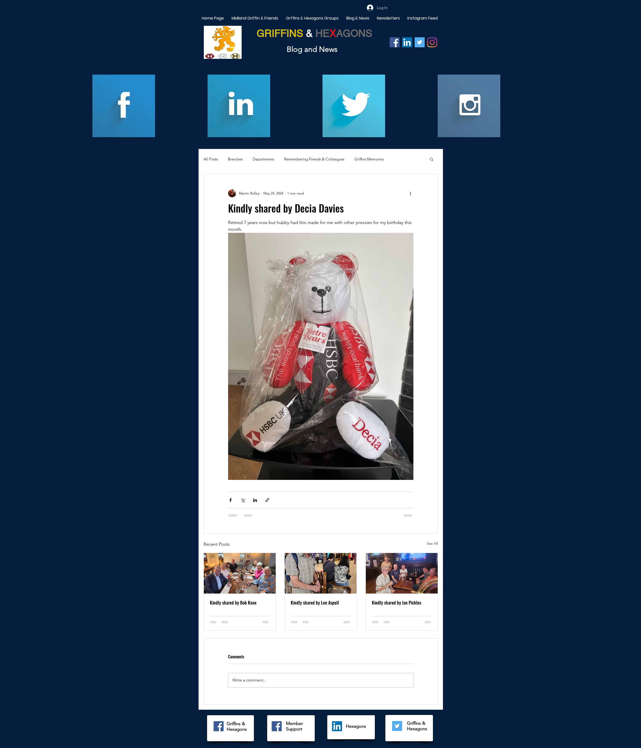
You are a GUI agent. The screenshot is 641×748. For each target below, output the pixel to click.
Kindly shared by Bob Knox (233, 602)
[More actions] (410, 193)
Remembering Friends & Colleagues (314, 159)
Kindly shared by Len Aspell (315, 602)
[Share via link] (267, 500)
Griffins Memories (369, 159)
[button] (431, 159)
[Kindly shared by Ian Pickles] (402, 573)
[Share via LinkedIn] (255, 500)
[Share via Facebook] (230, 500)
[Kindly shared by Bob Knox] (240, 573)
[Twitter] (420, 42)
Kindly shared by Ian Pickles (396, 602)
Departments (263, 159)
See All (432, 543)
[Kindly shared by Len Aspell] (321, 573)
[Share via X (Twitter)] (242, 500)
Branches (235, 159)
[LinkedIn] (337, 726)
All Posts (211, 159)
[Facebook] (395, 42)
